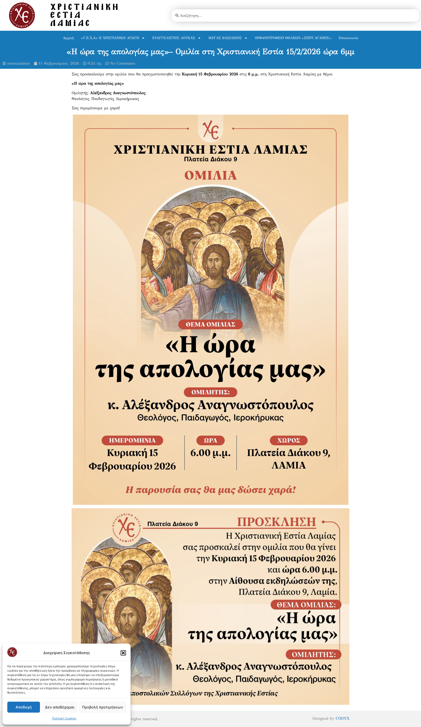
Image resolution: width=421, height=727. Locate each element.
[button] (123, 652)
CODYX (342, 718)
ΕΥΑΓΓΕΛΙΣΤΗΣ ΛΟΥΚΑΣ (173, 38)
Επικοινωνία (348, 38)
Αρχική (68, 38)
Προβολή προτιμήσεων (102, 707)
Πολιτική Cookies (64, 718)
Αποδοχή (24, 707)
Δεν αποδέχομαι (59, 707)
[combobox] (295, 15)
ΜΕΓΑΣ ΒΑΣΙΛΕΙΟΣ (225, 38)
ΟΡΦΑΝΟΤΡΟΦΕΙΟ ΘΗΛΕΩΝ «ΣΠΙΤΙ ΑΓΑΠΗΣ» (293, 38)
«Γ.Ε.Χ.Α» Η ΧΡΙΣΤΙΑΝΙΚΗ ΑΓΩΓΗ (110, 38)
